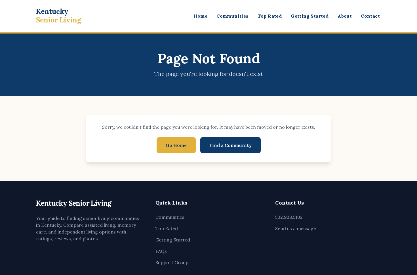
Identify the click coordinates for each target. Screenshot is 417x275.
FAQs (161, 251)
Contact (370, 16)
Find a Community (230, 145)
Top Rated (270, 16)
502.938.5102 (289, 217)
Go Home (176, 145)
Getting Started (309, 16)
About (345, 16)
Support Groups (173, 262)
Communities (232, 16)
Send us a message (295, 228)
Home (200, 16)
